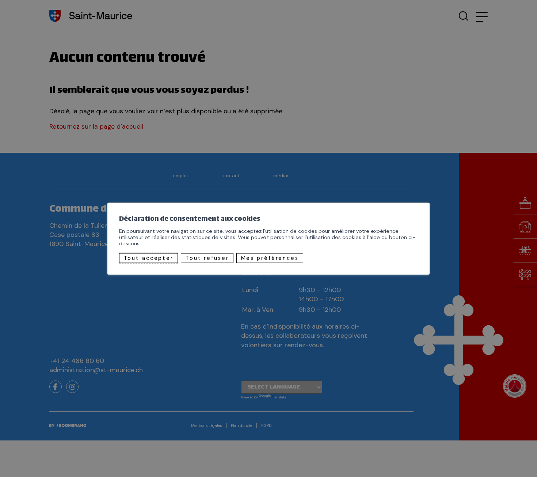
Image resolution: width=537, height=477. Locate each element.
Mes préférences (270, 258)
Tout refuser (207, 258)
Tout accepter (149, 258)
